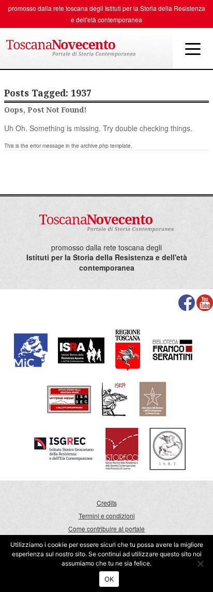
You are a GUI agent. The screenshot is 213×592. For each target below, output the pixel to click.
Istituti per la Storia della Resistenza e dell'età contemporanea (106, 262)
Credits (107, 502)
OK (109, 579)
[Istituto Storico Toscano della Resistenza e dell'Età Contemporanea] (167, 447)
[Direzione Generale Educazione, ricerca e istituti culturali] (31, 349)
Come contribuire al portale (106, 528)
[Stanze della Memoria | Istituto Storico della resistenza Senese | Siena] (69, 398)
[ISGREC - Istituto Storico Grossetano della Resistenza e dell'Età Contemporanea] (64, 447)
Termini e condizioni (107, 515)
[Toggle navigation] (193, 48)
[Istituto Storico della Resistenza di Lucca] (152, 398)
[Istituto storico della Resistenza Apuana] (81, 349)
